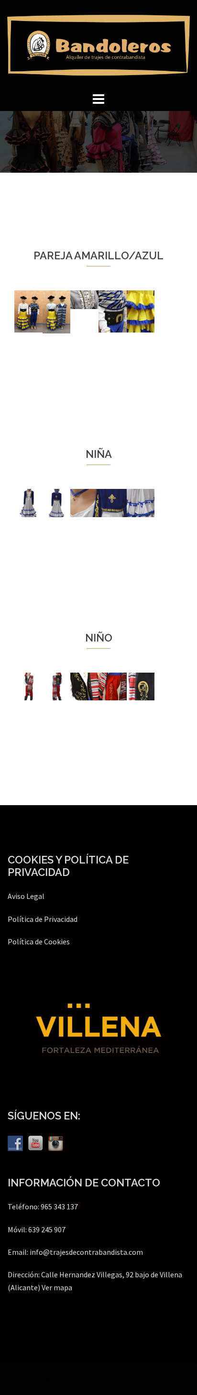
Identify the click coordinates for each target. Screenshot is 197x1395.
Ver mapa (57, 1287)
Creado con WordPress (43, 1379)
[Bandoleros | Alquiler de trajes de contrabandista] (98, 44)
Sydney (118, 1379)
